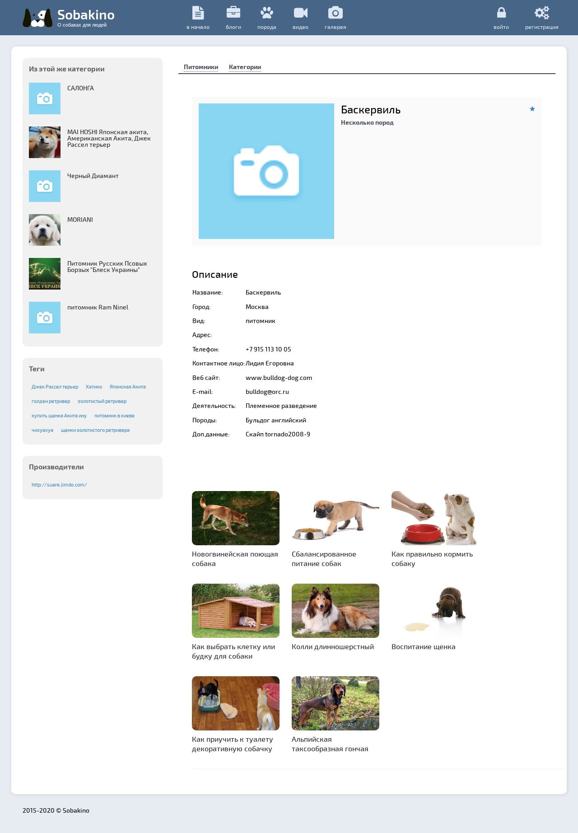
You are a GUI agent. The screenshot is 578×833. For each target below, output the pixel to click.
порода (266, 26)
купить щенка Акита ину (59, 415)
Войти (501, 26)
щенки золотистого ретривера (95, 430)
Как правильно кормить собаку (432, 558)
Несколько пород (367, 122)
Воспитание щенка (424, 646)
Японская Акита (128, 386)
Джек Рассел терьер (55, 386)
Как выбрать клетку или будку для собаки (233, 651)
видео (300, 26)
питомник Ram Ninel (97, 307)
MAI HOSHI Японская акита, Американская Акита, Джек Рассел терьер (109, 138)
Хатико (94, 386)
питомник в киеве (114, 415)
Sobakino (86, 17)
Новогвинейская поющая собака (235, 558)
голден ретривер (51, 401)
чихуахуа (42, 430)
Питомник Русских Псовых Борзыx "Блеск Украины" (107, 266)
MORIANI (80, 219)
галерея (335, 26)
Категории (245, 66)
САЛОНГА (80, 88)
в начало (198, 26)
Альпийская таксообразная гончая (330, 744)
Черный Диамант (93, 175)
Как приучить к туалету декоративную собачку (232, 744)
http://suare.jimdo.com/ (59, 484)
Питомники (201, 66)
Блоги (233, 26)
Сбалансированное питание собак (324, 558)
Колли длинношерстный (333, 646)
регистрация (542, 26)
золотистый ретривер (102, 401)
